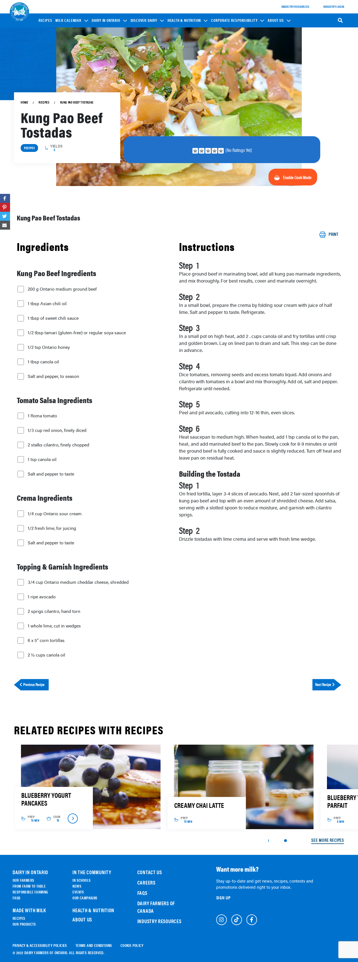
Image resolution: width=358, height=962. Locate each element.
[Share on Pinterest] (5, 207)
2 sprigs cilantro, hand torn (54, 611)
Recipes (45, 20)
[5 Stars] (221, 151)
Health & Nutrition (184, 20)
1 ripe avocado (42, 597)
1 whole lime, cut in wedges (54, 626)
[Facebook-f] (251, 919)
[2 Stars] (201, 151)
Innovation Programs (231, 83)
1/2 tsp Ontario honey (49, 347)
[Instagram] (221, 919)
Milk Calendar (68, 20)
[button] (72, 20)
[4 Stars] (214, 151)
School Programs (228, 55)
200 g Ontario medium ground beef (62, 289)
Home (24, 102)
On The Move (105, 72)
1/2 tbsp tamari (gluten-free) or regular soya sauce (77, 333)
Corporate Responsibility (234, 20)
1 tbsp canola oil (43, 362)
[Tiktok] (236, 919)
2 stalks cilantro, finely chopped (58, 445)
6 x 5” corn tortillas (46, 640)
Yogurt (140, 83)
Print (333, 234)
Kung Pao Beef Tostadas (76, 102)
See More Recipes (327, 840)
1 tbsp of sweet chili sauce (53, 318)
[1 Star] (195, 151)
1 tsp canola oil (42, 459)
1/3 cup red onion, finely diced (57, 430)
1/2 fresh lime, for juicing (52, 528)
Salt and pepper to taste (51, 474)
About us (276, 20)
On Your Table (106, 80)
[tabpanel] (90, 787)
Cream (139, 107)
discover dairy (144, 20)
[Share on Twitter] (5, 216)
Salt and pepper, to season (53, 376)
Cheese (140, 68)
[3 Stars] (208, 151)
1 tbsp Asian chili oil (47, 303)
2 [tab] (285, 840)
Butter (140, 99)
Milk (138, 76)
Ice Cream (142, 91)
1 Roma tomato (42, 416)
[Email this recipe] (5, 225)
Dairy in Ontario (106, 20)
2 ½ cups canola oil (46, 655)
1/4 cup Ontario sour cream (55, 514)
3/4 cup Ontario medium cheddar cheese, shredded (78, 582)
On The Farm (105, 65)
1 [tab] (268, 840)
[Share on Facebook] (5, 198)
